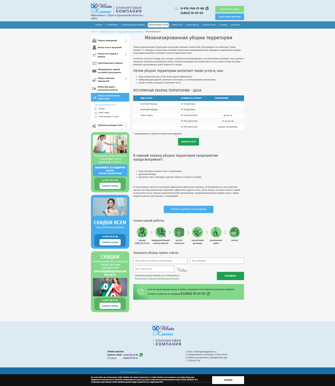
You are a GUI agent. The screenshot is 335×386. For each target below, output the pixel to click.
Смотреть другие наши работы (189, 209)
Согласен (228, 380)
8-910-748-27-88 (192, 8)
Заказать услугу (110, 186)
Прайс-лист (177, 25)
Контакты (235, 25)
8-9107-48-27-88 (110, 180)
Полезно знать (209, 25)
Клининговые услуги (107, 32)
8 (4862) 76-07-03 (193, 293)
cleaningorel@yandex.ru (205, 351)
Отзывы (223, 25)
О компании (112, 25)
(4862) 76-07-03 (192, 13)
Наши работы (192, 25)
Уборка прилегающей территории (130, 32)
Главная (98, 25)
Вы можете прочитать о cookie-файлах (147, 377)
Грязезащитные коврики (133, 25)
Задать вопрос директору (230, 17)
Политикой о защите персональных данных (157, 278)
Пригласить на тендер (229, 9)
